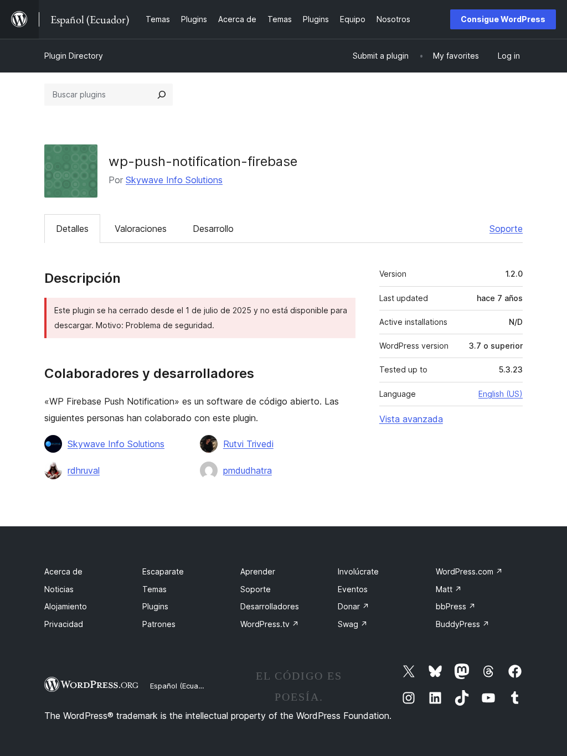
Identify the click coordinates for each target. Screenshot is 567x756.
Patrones (159, 624)
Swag (353, 624)
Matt (449, 589)
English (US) (500, 393)
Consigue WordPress (503, 19)
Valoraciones (141, 228)
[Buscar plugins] (162, 95)
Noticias (59, 589)
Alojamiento (65, 606)
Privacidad (63, 624)
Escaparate (163, 571)
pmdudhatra (247, 470)
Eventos (353, 589)
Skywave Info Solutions (174, 179)
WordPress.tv (269, 624)
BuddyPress (462, 624)
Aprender (257, 571)
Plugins (155, 606)
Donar (353, 606)
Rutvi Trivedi (248, 443)
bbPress (456, 606)
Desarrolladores (269, 606)
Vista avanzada (411, 418)
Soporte (506, 228)
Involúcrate (358, 571)
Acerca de (63, 571)
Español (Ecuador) (181, 685)
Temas (154, 589)
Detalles (72, 228)
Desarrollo (213, 228)
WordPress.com (469, 571)
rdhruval (84, 470)
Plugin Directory (73, 55)
